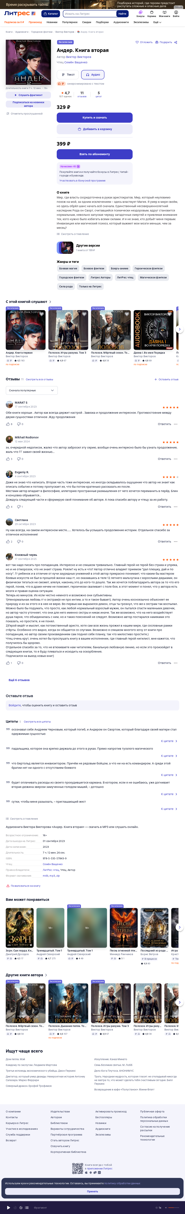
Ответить (164, 424)
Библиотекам (59, 1123)
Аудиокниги (121, 22)
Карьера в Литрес (17, 1123)
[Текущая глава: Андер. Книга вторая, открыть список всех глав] (27, 1208)
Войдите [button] (15, 705)
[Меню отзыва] (175, 424)
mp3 (52, 875)
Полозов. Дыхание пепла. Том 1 (68, 1026)
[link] (87, 403)
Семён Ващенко (53, 864)
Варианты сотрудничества (67, 1128)
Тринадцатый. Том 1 (49, 950)
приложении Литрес (99, 1168)
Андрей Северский (48, 954)
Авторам (56, 1117)
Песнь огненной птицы (124, 950)
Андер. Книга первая (19, 352)
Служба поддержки (18, 1134)
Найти (122, 13)
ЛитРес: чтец (125, 277)
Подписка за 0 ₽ (14, 22)
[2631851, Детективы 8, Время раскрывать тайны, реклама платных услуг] (92, 4)
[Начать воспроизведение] (9, 1208)
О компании (13, 1111)
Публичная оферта (152, 1111)
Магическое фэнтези (153, 277)
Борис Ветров (149, 954)
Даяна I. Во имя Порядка (149, 352)
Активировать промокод (110, 1111)
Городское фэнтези (71, 277)
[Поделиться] (176, 42)
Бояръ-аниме (119, 268)
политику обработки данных (122, 1183)
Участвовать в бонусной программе (82, 180)
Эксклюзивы (141, 22)
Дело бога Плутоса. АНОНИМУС (114, 1070)
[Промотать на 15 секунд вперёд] (21, 1208)
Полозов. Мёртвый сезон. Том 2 (111, 352)
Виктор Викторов (17, 356)
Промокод (35, 22)
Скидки (86, 22)
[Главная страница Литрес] (20, 13)
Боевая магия (68, 268)
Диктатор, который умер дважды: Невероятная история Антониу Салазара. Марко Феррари (45, 1078)
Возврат (11, 1140)
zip (58, 875)
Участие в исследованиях (22, 1128)
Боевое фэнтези (94, 268)
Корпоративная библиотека (68, 1152)
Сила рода (66, 286)
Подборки (102, 22)
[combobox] (89, 13)
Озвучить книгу (60, 1146)
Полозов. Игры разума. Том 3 (67, 352)
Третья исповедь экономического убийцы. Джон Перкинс (41, 1070)
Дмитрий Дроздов (17, 954)
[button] (65, 94)
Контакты (12, 1117)
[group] (92, 404)
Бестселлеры (103, 1117)
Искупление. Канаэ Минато (110, 1059)
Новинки (52, 22)
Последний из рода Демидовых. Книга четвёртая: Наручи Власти (154, 950)
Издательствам (60, 1111)
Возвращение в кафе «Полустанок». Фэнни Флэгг (124, 1089)
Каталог (53, 13)
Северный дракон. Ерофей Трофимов (29, 1086)
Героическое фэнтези (149, 268)
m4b (45, 875)
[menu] (32, 390)
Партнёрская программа (66, 1134)
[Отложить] (41, 314)
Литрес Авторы (100, 277)
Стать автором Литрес (65, 1140)
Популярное (70, 22)
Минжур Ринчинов (121, 954)
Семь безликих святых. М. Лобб (113, 1065)
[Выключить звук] (166, 1207)
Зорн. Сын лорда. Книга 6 (20, 950)
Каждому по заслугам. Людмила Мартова (31, 1065)
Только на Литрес (90, 286)
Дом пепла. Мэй (15, 1059)
